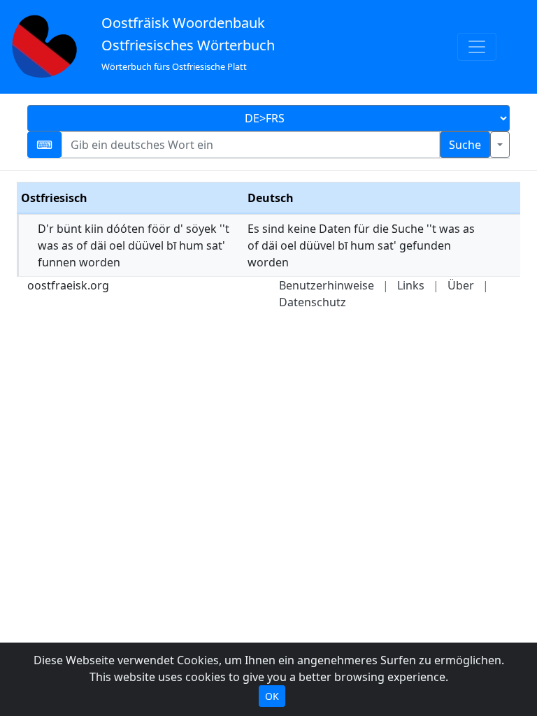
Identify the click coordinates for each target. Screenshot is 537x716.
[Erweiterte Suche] (500, 144)
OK (272, 696)
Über (461, 285)
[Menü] (476, 47)
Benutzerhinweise (326, 285)
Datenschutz (312, 302)
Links (410, 285)
